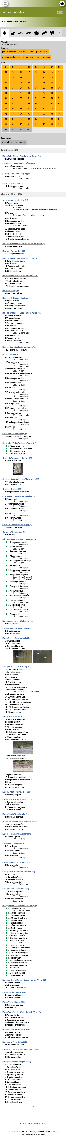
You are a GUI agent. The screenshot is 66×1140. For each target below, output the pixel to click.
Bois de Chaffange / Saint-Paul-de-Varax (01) (21, 313)
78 (52, 114)
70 (52, 109)
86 (52, 119)
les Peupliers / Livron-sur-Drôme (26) (18, 163)
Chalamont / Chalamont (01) (14, 434)
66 (21, 109)
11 (21, 72)
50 (21, 98)
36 (36, 88)
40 (6, 93)
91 (29, 124)
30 (52, 82)
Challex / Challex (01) (11, 489)
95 (59, 124)
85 (44, 119)
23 (44, 77)
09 (6, 72)
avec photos (7, 142)
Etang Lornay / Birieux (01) (14, 992)
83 (29, 119)
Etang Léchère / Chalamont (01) (16, 862)
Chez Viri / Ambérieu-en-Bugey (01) (17, 525)
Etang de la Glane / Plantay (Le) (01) (17, 667)
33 (13, 88)
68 (36, 109)
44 (36, 93)
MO (28, 129)
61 (44, 103)
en (62, 12)
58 (21, 103)
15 (52, 72)
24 (52, 77)
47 (59, 93)
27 (13, 82)
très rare (22, 52)
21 (29, 77)
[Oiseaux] (5, 33)
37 (44, 88)
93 (44, 124)
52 (36, 98)
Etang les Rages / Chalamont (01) (16, 834)
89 (13, 124)
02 (13, 67)
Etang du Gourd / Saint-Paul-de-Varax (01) (20, 1049)
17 (6, 77)
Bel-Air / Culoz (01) (10, 291)
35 (29, 88)
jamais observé (9, 52)
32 (6, 88)
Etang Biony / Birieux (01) (13, 1002)
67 (29, 109)
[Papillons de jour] (52, 33)
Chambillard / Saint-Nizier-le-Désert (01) (19, 496)
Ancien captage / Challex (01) (15, 200)
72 (6, 114)
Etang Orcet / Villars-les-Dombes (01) (18, 872)
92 (36, 124)
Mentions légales (26, 1123)
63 (59, 103)
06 (44, 67)
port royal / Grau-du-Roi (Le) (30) (16, 174)
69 (44, 109)
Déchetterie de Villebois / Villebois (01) (19, 539)
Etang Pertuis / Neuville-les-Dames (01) (19, 906)
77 (44, 114)
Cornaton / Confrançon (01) (14, 532)
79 (59, 114)
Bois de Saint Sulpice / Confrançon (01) (19, 347)
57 (13, 103)
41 (13, 93)
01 (6, 67)
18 (13, 77)
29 (29, 82)
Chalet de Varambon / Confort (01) (17, 458)
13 (36, 72)
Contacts (36, 1123)
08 (59, 67)
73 (13, 114)
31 (59, 82)
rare (31, 52)
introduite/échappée (11, 57)
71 (59, 109)
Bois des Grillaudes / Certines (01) (17, 298)
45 (44, 93)
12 (29, 72)
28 (21, 82)
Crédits (43, 1123)
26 (6, 82)
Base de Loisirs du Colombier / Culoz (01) (20, 258)
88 (6, 124)
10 (13, 72)
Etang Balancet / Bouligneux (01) (16, 1062)
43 (29, 93)
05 (36, 67)
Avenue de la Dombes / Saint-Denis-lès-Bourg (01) (24, 244)
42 (21, 93)
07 (52, 67)
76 (36, 114)
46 (52, 93)
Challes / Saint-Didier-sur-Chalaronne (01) (20, 479)
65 (13, 109)
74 (21, 114)
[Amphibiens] (36, 33)
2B (44, 82)
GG (5, 129)
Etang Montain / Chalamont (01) (16, 628)
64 (6, 109)
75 (29, 114)
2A (36, 82)
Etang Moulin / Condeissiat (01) (15, 814)
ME (21, 129)
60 (36, 103)
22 (36, 77)
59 (29, 103)
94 (52, 124)
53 (44, 98)
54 (52, 98)
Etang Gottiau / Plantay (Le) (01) (16, 792)
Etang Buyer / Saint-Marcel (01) (16, 638)
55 (59, 98)
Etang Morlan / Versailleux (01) (15, 889)
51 (29, 98)
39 (59, 88)
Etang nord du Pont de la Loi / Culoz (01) (19, 821)
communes (28, 57)
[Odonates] (44, 33)
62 (52, 103)
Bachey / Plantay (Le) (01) (13, 251)
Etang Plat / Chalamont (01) (14, 843)
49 (13, 98)
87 (59, 119)
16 (59, 72)
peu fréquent (41, 52)
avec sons (21, 142)
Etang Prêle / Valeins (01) (13, 717)
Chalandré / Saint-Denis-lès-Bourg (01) (19, 443)
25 (59, 77)
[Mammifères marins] (21, 33)
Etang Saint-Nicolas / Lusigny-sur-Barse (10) (21, 156)
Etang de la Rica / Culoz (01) (14, 1042)
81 (13, 119)
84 (36, 119)
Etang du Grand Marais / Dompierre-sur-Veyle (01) (24, 980)
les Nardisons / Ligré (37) (13, 183)
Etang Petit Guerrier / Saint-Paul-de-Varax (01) (22, 1012)
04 (29, 67)
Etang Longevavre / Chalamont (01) (17, 621)
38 (52, 88)
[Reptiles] (28, 33)
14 (44, 72)
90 (21, 124)
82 (21, 119)
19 (21, 77)
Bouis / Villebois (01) (11, 354)
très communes (43, 57)
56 (6, 103)
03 (21, 67)
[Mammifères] (13, 33)
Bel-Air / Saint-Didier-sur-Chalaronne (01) (20, 276)
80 (6, 119)
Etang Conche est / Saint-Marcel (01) (18, 799)
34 (21, 88)
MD (13, 129)
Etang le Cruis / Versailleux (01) (16, 1029)
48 (6, 98)
